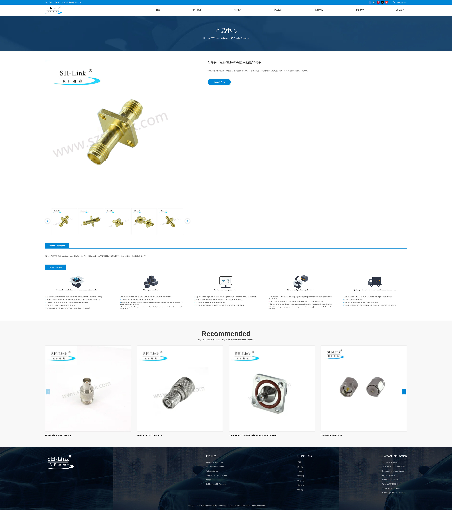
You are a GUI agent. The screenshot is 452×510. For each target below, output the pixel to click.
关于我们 (197, 10)
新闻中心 (319, 10)
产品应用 (278, 10)
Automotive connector (214, 462)
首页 (158, 10)
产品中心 (238, 10)
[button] (47, 221)
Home (206, 38)
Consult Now (219, 82)
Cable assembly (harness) (216, 484)
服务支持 (360, 10)
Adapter (224, 38)
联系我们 (400, 10)
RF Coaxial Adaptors (239, 38)
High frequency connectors (216, 475)
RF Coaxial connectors (215, 467)
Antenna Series (212, 471)
